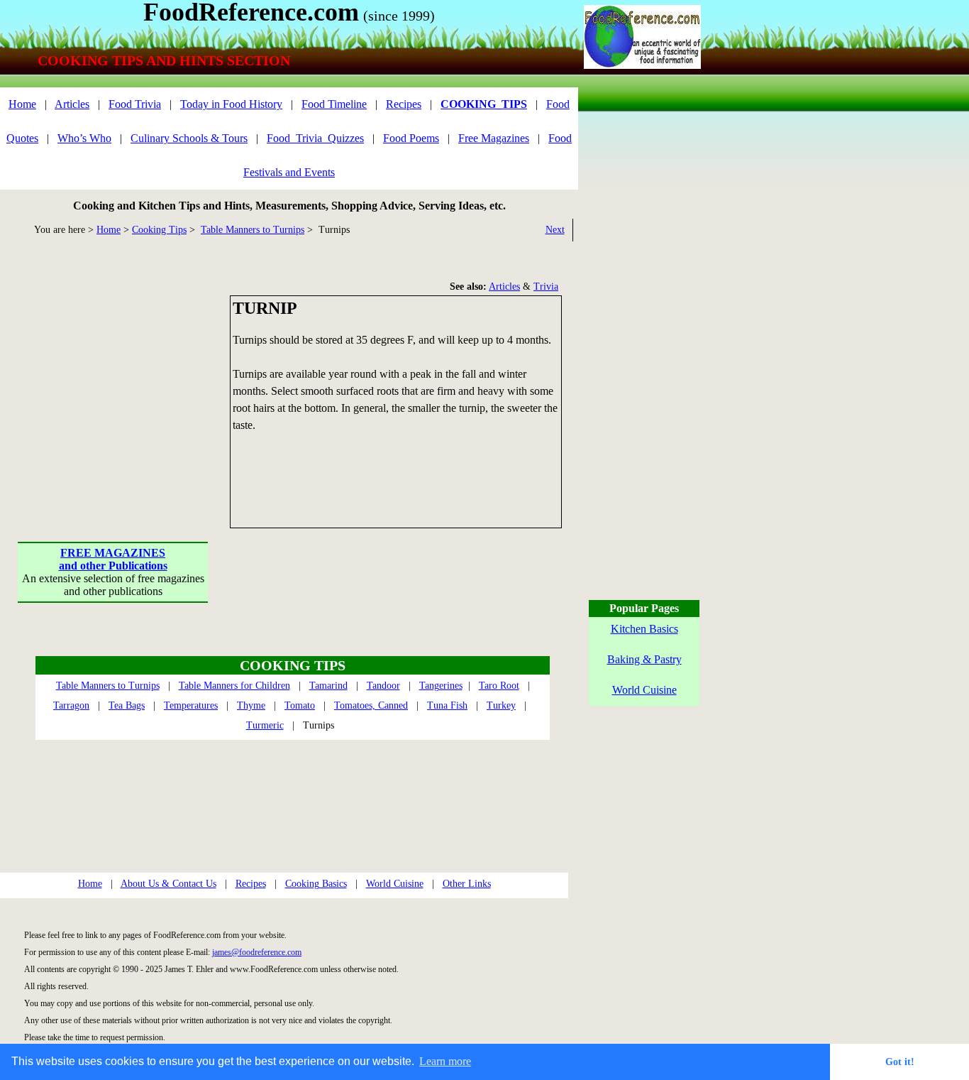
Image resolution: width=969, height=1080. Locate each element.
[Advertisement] (113, 384)
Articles (72, 104)
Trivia (545, 286)
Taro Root (499, 685)
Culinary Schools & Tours (189, 138)
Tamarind (328, 685)
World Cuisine (394, 883)
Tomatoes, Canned (371, 705)
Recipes (403, 104)
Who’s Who (84, 138)
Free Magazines (493, 138)
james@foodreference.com (256, 952)
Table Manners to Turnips (252, 229)
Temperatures (191, 705)
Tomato (299, 705)
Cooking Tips (159, 229)
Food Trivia (135, 104)
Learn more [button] (445, 1061)
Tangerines (441, 685)
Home (22, 104)
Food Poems (411, 138)
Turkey (501, 705)
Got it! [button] (899, 1061)
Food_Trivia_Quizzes (315, 138)
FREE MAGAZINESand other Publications (113, 559)
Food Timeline (334, 104)
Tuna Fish (447, 705)
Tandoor (383, 685)
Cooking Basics (316, 883)
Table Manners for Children (234, 685)
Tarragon (71, 705)
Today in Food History (231, 104)
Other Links (467, 883)
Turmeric (265, 725)
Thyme (251, 705)
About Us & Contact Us (168, 883)
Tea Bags (127, 705)
